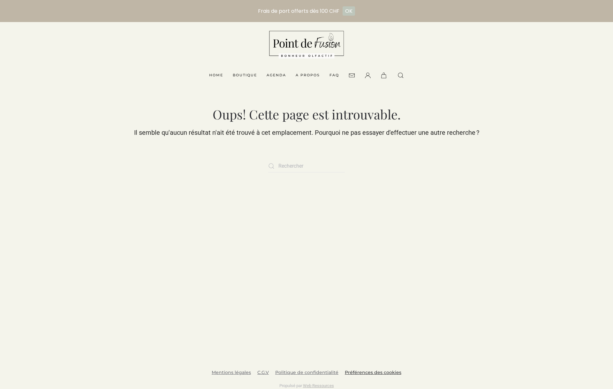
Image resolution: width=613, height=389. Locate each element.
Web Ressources (318, 385)
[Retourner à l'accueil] (306, 44)
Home (216, 75)
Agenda (276, 75)
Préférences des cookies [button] (373, 372)
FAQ (334, 75)
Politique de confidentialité (306, 372)
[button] (384, 75)
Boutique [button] (245, 75)
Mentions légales (231, 372)
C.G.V (263, 372)
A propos (308, 75)
